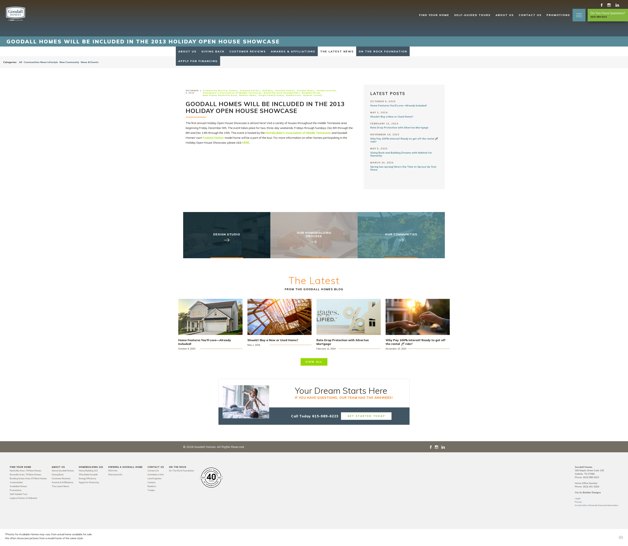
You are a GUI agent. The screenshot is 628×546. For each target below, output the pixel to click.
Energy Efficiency (87, 478)
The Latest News (337, 51)
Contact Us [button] (530, 15)
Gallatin (267, 90)
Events (233, 90)
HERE (245, 142)
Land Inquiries (155, 478)
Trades (151, 490)
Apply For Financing (198, 61)
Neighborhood (311, 93)
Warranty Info (115, 474)
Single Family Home (271, 95)
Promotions (558, 15)
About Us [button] (505, 15)
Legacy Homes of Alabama (23, 498)
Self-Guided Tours (472, 15)
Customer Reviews (247, 51)
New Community (69, 62)
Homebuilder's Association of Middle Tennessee (298, 133)
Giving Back (213, 51)
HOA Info (112, 470)
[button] (579, 15)
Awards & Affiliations (293, 51)
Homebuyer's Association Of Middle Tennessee (232, 93)
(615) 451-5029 (591, 486)
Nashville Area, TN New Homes (25, 470)
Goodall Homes (285, 90)
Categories (10, 62)
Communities (16, 482)
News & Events (90, 62)
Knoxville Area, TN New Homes (25, 474)
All (20, 62)
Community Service (215, 90)
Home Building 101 (88, 470)
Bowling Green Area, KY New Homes (28, 478)
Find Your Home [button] (434, 15)
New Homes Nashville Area (220, 95)
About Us (187, 51)
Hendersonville (326, 90)
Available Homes (18, 486)
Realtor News (247, 95)
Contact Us (153, 470)
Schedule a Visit (156, 474)
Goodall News (305, 90)
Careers (152, 482)
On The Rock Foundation (383, 51)
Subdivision (293, 95)
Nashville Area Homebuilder (281, 93)
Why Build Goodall (88, 474)
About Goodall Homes (63, 470)
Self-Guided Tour (18, 494)
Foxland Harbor (250, 90)
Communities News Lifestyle (41, 62)
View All (314, 361)
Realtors (152, 486)
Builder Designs (592, 492)
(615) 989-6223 (591, 477)
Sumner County (312, 95)
